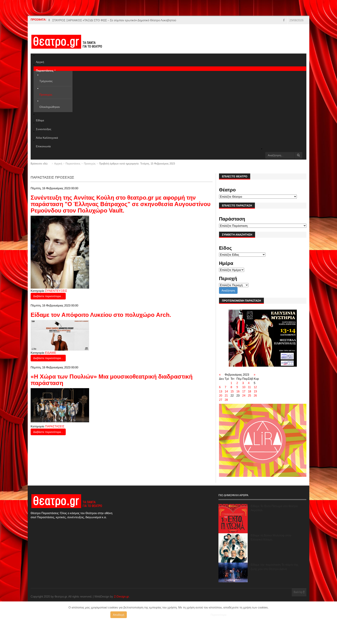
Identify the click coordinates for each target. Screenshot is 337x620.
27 (220, 399)
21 (226, 395)
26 (255, 395)
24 (243, 395)
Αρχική (58, 163)
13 (220, 391)
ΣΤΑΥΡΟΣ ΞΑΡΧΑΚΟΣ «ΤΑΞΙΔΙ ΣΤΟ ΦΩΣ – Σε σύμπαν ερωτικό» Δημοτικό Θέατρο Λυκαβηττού (114, 20)
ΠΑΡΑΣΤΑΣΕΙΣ (54, 426)
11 (249, 387)
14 (226, 391)
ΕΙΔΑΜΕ (50, 352)
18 (249, 391)
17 (243, 391)
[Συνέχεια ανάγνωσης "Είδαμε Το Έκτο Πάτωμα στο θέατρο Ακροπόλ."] (233, 518)
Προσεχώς (90, 163)
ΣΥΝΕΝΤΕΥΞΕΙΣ (56, 290)
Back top (298, 592)
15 (232, 391)
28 (226, 399)
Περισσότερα (218, 614)
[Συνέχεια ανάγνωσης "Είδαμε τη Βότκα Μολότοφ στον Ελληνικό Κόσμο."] (233, 548)
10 (243, 387)
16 (237, 391)
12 (255, 387)
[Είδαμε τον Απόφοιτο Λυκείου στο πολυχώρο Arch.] (60, 335)
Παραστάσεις (73, 163)
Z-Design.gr (121, 596)
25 (249, 395)
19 (255, 391)
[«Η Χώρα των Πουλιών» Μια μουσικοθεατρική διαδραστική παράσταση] (60, 405)
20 (220, 395)
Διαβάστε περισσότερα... (48, 296)
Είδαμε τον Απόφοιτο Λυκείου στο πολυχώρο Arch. (101, 315)
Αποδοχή (118, 614)
